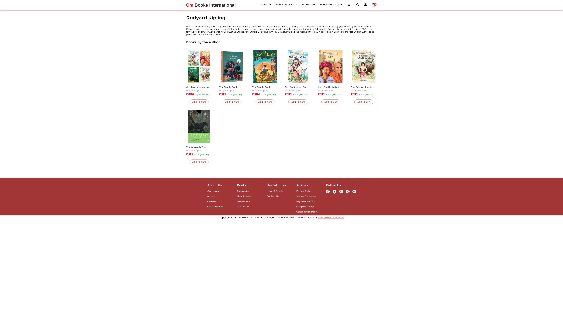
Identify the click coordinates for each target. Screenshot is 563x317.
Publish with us (330, 4)
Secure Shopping (306, 196)
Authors (212, 196)
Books (265, 4)
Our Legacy (214, 191)
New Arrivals (244, 196)
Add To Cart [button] (199, 102)
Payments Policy (305, 201)
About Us (307, 4)
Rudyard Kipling (194, 90)
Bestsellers (243, 201)
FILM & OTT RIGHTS (286, 4)
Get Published (215, 206)
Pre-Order (243, 206)
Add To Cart (265, 102)
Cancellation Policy (307, 211)
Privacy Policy (304, 191)
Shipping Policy (305, 206)
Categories (243, 191)
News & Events (275, 191)
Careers (211, 201)
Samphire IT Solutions (331, 217)
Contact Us (273, 196)
